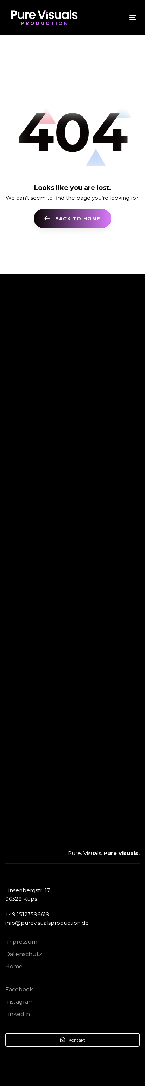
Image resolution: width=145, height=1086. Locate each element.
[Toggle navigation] (115, 17)
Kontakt (76, 1040)
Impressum (21, 941)
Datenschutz (23, 954)
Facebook (19, 989)
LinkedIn (17, 1014)
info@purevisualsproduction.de (47, 922)
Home (14, 966)
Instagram (19, 1001)
